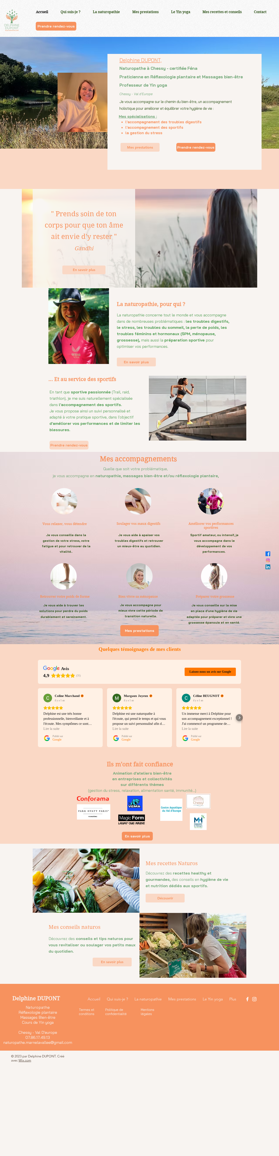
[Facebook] (267, 553)
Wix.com (25, 1060)
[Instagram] (267, 560)
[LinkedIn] (267, 566)
